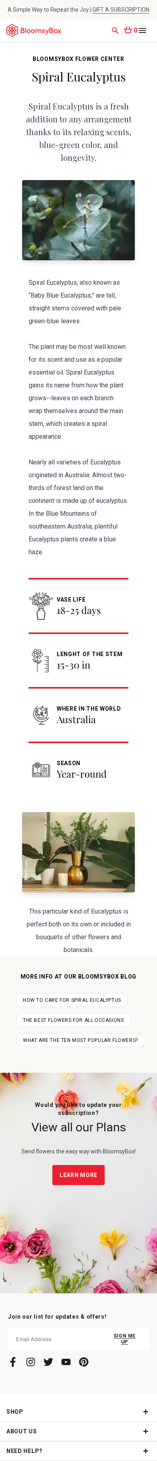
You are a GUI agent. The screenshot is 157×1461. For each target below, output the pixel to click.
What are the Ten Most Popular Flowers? (80, 1040)
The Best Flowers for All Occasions (73, 1020)
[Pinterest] (84, 1362)
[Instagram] (30, 1362)
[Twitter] (48, 1362)
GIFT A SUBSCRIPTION (121, 9)
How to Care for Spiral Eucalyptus (72, 1000)
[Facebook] (13, 1362)
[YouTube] (66, 1362)
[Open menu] (142, 30)
